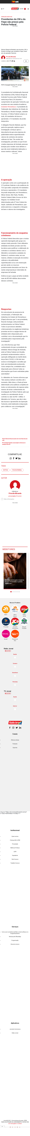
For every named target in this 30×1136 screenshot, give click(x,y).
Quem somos (15, 836)
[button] (11, 591)
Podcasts (15, 743)
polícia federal (17, 470)
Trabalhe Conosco (15, 863)
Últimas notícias (15, 740)
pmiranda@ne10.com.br (15, 496)
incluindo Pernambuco (8, 107)
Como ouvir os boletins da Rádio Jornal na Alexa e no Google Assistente (15, 932)
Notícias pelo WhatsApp (15, 936)
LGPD (15, 851)
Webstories (8, 549)
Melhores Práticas (15, 847)
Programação (15, 940)
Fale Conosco (15, 859)
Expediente (15, 855)
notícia (5, 470)
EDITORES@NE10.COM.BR (15, 1123)
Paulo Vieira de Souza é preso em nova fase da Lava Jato (14, 439)
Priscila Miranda (11, 56)
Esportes (15, 747)
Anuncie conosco (15, 944)
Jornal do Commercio (15, 1029)
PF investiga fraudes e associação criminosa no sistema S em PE (14, 443)
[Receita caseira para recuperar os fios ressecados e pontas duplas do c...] (15, 571)
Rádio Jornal (15, 1033)
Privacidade (15, 844)
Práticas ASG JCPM (15, 840)
